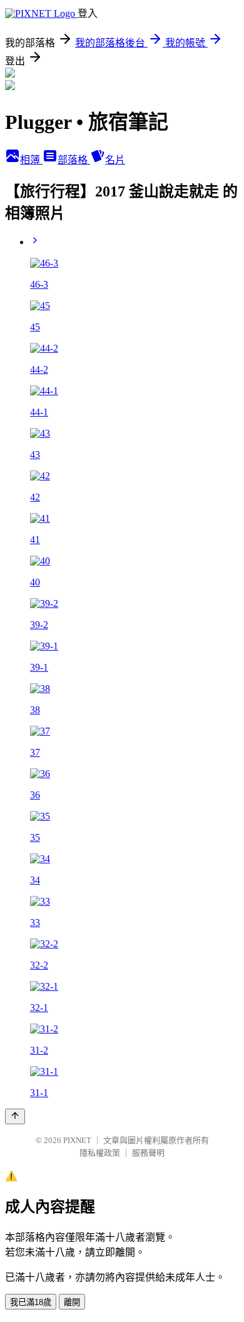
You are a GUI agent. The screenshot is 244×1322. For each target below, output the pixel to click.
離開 (72, 1302)
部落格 (74, 160)
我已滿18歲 (30, 1302)
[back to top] (15, 1116)
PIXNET (77, 1140)
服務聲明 (148, 1152)
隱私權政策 (99, 1152)
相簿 (31, 160)
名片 (115, 160)
